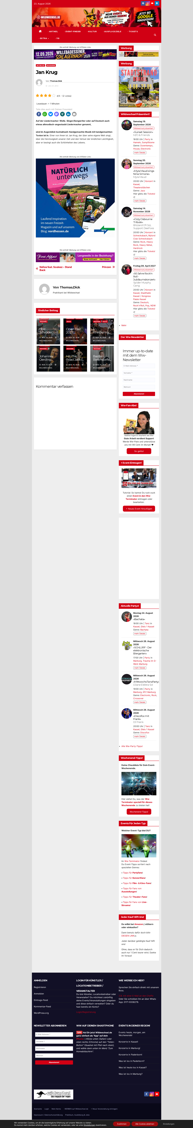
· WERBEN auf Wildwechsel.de (76, 1109)
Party (147, 139)
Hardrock (138, 248)
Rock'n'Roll (138, 305)
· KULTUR (92, 31)
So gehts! (139, 451)
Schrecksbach (140, 235)
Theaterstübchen (141, 187)
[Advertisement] (75, 474)
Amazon (138, 924)
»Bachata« (139, 619)
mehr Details (139, 152)
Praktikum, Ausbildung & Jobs (77, 1115)
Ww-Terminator (132, 861)
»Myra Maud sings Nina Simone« (143, 173)
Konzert (149, 181)
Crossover (138, 698)
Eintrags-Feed (41, 1000)
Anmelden (39, 993)
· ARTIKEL (52, 31)
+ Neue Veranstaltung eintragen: (104, 1109)
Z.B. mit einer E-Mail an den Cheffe (136, 995)
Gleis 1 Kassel (147, 626)
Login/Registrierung (86, 1012)
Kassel (136, 184)
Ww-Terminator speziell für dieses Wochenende (136, 802)
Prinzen (106, 267)
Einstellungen (89, 1125)
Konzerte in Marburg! (129, 1048)
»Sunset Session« (143, 133)
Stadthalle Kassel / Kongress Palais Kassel (142, 296)
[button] (155, 35)
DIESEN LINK (127, 935)
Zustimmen (121, 1124)
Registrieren (40, 987)
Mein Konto (56, 1109)
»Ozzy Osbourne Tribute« (143, 224)
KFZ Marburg (149, 692)
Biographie (51, 65)
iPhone (79, 1039)
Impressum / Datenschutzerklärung (48, 1115)
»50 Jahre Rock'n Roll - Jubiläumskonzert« (144, 279)
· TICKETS (132, 31)
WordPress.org (41, 1013)
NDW (153, 305)
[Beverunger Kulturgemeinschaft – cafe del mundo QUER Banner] (139, 54)
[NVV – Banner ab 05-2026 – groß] (75, 197)
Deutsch (144, 302)
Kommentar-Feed (42, 1006)
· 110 (57, 38)
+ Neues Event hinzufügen (139, 508)
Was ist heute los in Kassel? (133, 1067)
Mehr (123, 325)
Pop (147, 305)
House (136, 148)
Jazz (142, 190)
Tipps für (132, 872)
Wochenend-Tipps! (139, 811)
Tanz (147, 623)
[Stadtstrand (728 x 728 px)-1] (139, 87)
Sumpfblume (148, 142)
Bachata (144, 629)
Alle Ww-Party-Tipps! (132, 746)
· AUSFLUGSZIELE (111, 31)
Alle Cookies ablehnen (144, 1124)
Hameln (137, 142)
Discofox (144, 732)
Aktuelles (40, 65)
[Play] (139, 478)
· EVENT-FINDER (72, 31)
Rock (69, 321)
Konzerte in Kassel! (128, 1041)
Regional (43, 321)
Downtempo (146, 145)
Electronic (146, 148)
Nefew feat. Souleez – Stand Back (56, 269)
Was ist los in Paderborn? (131, 1061)
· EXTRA (43, 38)
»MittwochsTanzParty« (146, 683)
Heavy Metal (145, 245)
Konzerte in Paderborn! (130, 1054)
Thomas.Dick (56, 81)
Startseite (38, 1109)
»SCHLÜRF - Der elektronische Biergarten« (142, 650)
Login (47, 1109)
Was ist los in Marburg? (130, 1074)
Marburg (137, 660)
